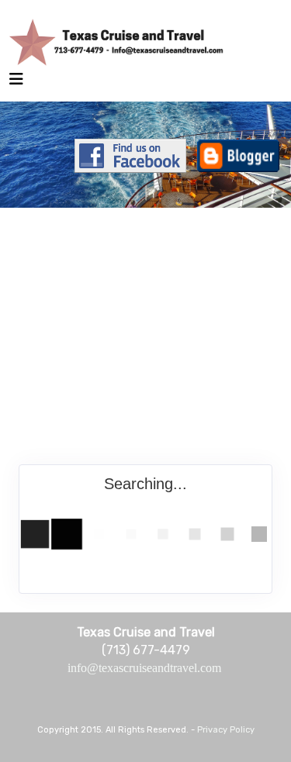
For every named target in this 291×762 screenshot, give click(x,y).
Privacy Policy (226, 730)
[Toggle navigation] (16, 83)
